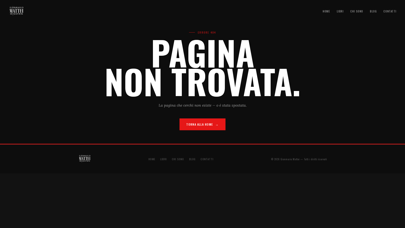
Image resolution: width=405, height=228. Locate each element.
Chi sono (356, 11)
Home (326, 11)
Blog (373, 11)
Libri (340, 11)
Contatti (390, 11)
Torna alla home (199, 124)
